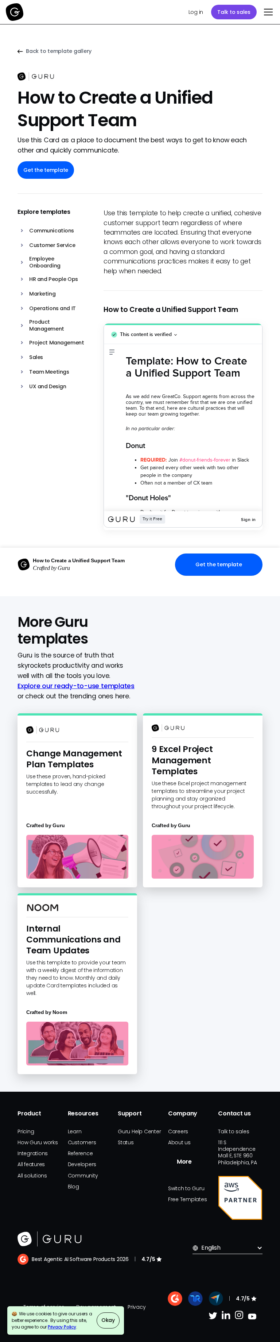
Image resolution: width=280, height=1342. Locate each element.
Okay (108, 1320)
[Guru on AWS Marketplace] (240, 1198)
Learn (75, 1131)
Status (126, 1142)
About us (179, 1142)
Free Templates (187, 1199)
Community (83, 1175)
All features (31, 1164)
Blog (73, 1186)
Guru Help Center (139, 1131)
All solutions (32, 1175)
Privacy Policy (62, 1327)
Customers (82, 1142)
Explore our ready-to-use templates (76, 686)
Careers (178, 1131)
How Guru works (38, 1142)
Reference (80, 1153)
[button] (267, 12)
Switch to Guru (186, 1188)
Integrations (33, 1153)
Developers (82, 1164)
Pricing (26, 1131)
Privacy (136, 1307)
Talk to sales (233, 12)
